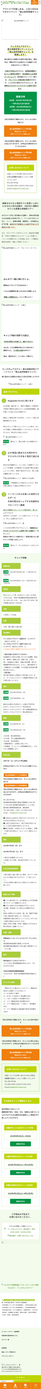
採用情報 (4, 1348)
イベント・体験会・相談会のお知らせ (13, 1300)
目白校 (9, 1315)
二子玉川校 (34, 1310)
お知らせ (27, 1300)
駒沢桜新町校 (15, 1315)
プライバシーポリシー (8, 1356)
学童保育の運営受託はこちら (10, 1335)
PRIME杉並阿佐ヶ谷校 (31, 1305)
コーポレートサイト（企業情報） (11, 1331)
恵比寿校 (4, 1312)
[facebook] (17, 1377)
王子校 (4, 1315)
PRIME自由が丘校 (6, 1310)
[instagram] (19, 1377)
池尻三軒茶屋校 (32, 1312)
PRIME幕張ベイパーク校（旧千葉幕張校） (13, 1305)
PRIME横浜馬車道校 (30, 1307)
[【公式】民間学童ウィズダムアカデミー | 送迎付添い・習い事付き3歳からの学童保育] (15, 2)
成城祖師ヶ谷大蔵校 (13, 1312)
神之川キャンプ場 (9, 595)
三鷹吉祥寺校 (26, 1310)
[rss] (24, 1377)
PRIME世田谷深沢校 (9, 1302)
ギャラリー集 (5, 1339)
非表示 (32, 1300)
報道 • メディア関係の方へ (9, 1352)
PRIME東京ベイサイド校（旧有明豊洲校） (13, 1307)
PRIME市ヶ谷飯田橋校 (21, 1302)
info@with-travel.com (20, 188)
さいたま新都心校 (17, 1310)
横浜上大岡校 (23, 1312)
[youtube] (22, 1377)
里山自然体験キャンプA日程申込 (16, 775)
